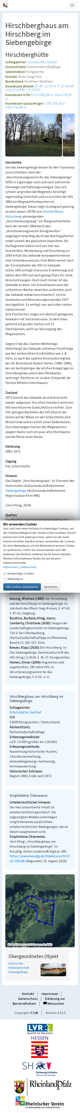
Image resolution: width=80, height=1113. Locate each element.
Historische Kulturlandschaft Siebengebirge (19, 967)
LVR (35, 1013)
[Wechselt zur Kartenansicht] (40, 910)
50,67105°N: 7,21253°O (24, 90)
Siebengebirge (15, 490)
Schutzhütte (36, 62)
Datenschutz (28, 998)
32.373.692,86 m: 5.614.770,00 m (38, 97)
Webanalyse (15, 579)
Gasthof (51, 62)
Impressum (50, 993)
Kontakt (28, 993)
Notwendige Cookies (20, 573)
